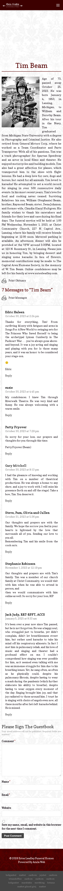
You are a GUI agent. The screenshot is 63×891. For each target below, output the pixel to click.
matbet (22, 875)
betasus (51, 882)
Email (6, 794)
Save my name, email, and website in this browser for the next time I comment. (31, 826)
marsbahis (27, 882)
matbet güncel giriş (26, 886)
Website (6, 807)
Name (6, 781)
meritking (40, 882)
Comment (8, 741)
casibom (33, 875)
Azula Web (39, 862)
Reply (8, 375)
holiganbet (11, 875)
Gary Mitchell (15, 465)
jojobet (42, 875)
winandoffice (15, 878)
